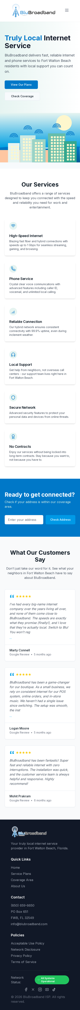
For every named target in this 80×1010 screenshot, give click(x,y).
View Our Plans (21, 84)
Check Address (60, 519)
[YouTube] (47, 989)
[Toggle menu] (66, 10)
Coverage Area (22, 880)
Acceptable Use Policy (27, 943)
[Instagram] (40, 989)
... (11, 637)
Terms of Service (23, 962)
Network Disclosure (25, 949)
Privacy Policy (21, 956)
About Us (18, 886)
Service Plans (21, 874)
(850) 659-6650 (22, 905)
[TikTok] (54, 989)
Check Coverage (22, 96)
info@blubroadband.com (29, 924)
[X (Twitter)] (33, 989)
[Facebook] (26, 989)
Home (15, 867)
